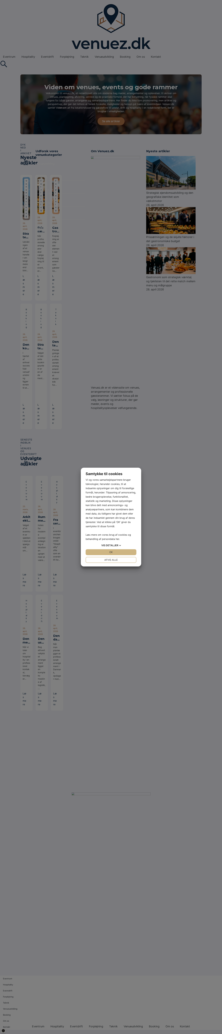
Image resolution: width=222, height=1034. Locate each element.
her (117, 538)
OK (111, 552)
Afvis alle (111, 559)
